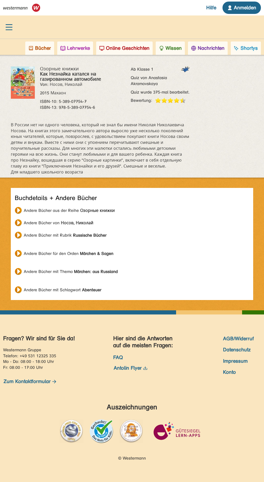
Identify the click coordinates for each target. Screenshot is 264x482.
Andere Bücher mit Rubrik (65, 235)
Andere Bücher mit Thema (71, 271)
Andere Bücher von (58, 222)
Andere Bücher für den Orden (68, 253)
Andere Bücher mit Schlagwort (62, 289)
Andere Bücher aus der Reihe (69, 210)
